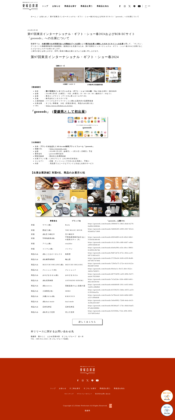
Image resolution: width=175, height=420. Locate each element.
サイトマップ (69, 394)
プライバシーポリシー (84, 394)
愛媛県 (87, 410)
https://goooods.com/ (58, 149)
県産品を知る (103, 6)
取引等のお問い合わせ (102, 394)
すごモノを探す (90, 388)
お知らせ (56, 6)
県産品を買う (87, 6)
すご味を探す (74, 388)
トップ (45, 6)
